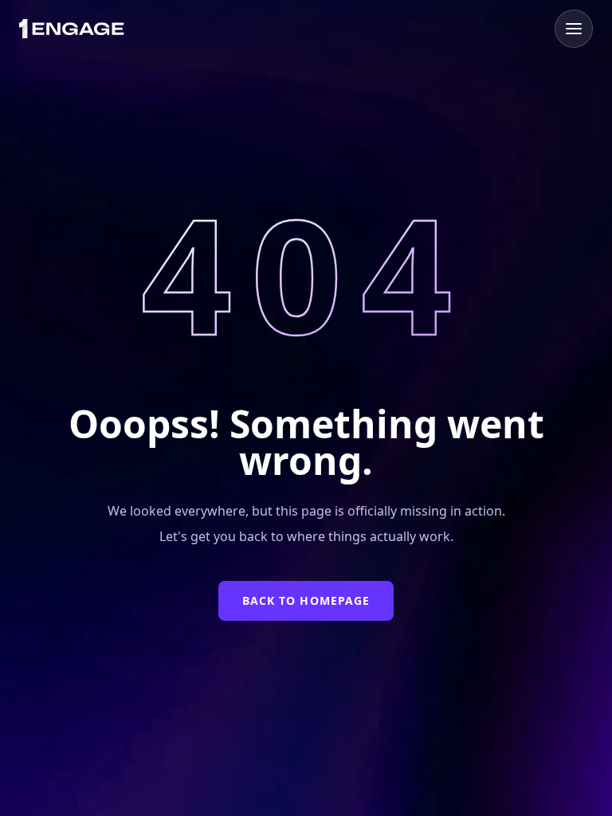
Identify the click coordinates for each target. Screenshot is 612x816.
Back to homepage (306, 600)
